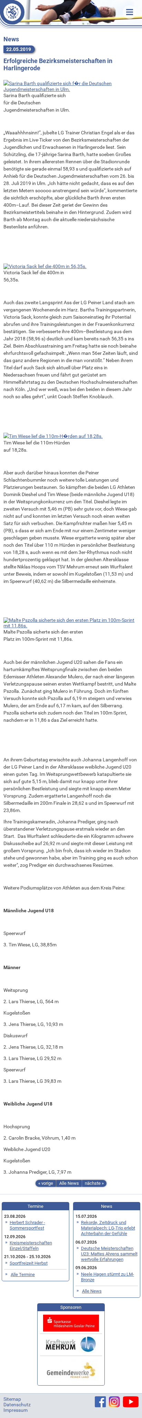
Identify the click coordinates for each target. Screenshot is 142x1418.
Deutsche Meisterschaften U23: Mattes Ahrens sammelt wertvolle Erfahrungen (109, 1254)
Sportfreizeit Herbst (29, 1263)
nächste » (94, 1183)
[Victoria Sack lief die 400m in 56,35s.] (45, 266)
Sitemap (12, 1399)
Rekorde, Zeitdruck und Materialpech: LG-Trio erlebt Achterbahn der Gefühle (108, 1228)
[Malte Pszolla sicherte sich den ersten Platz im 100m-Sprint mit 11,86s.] (70, 622)
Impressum (15, 1410)
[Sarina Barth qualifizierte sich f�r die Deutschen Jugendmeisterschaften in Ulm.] (70, 85)
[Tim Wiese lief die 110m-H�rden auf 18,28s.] (53, 435)
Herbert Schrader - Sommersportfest (27, 1225)
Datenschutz (17, 1404)
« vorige (45, 1183)
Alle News (69, 1183)
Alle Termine (23, 1274)
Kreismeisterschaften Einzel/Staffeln (31, 1245)
